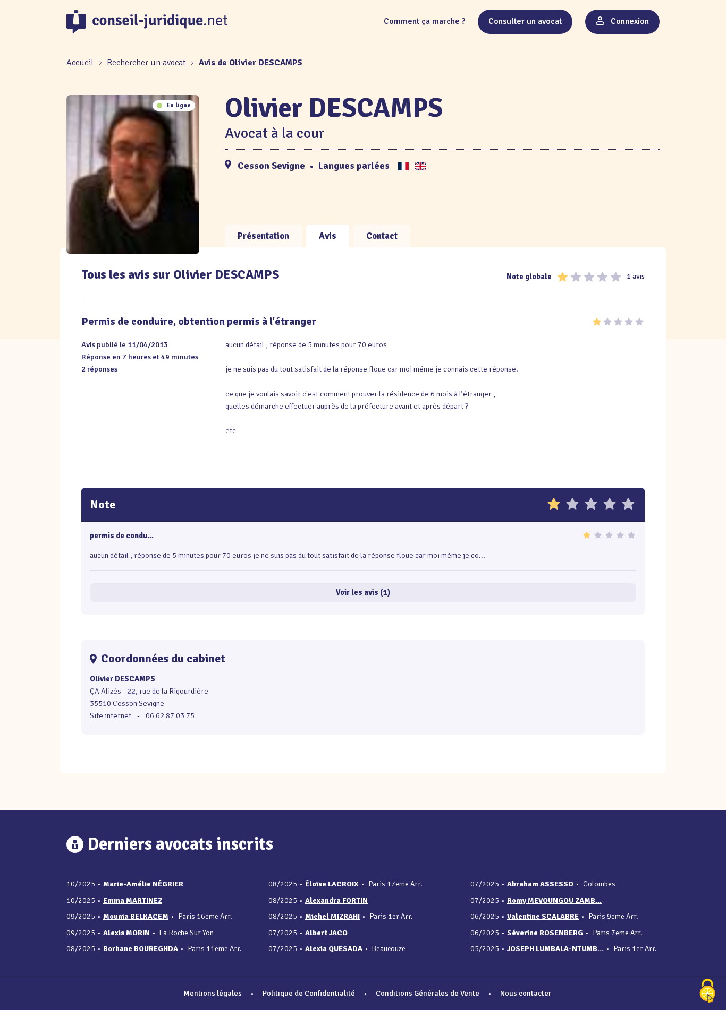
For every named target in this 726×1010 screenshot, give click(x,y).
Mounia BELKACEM (135, 916)
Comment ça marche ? (424, 21)
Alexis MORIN (126, 932)
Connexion (629, 21)
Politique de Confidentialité (309, 993)
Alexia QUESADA (333, 948)
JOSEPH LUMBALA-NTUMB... (555, 948)
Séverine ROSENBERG (545, 932)
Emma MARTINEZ (132, 900)
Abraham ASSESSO (540, 883)
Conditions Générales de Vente (427, 993)
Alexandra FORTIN (336, 900)
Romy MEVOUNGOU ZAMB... (554, 900)
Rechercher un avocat (146, 62)
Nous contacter (525, 993)
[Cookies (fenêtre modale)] (707, 991)
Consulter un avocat (525, 21)
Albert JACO (326, 932)
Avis (327, 235)
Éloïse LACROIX (332, 883)
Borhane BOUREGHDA (140, 948)
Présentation (263, 235)
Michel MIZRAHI (332, 916)
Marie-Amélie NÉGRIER (143, 883)
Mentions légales (212, 993)
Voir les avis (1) (363, 592)
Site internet (111, 715)
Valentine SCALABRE (543, 916)
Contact (382, 235)
